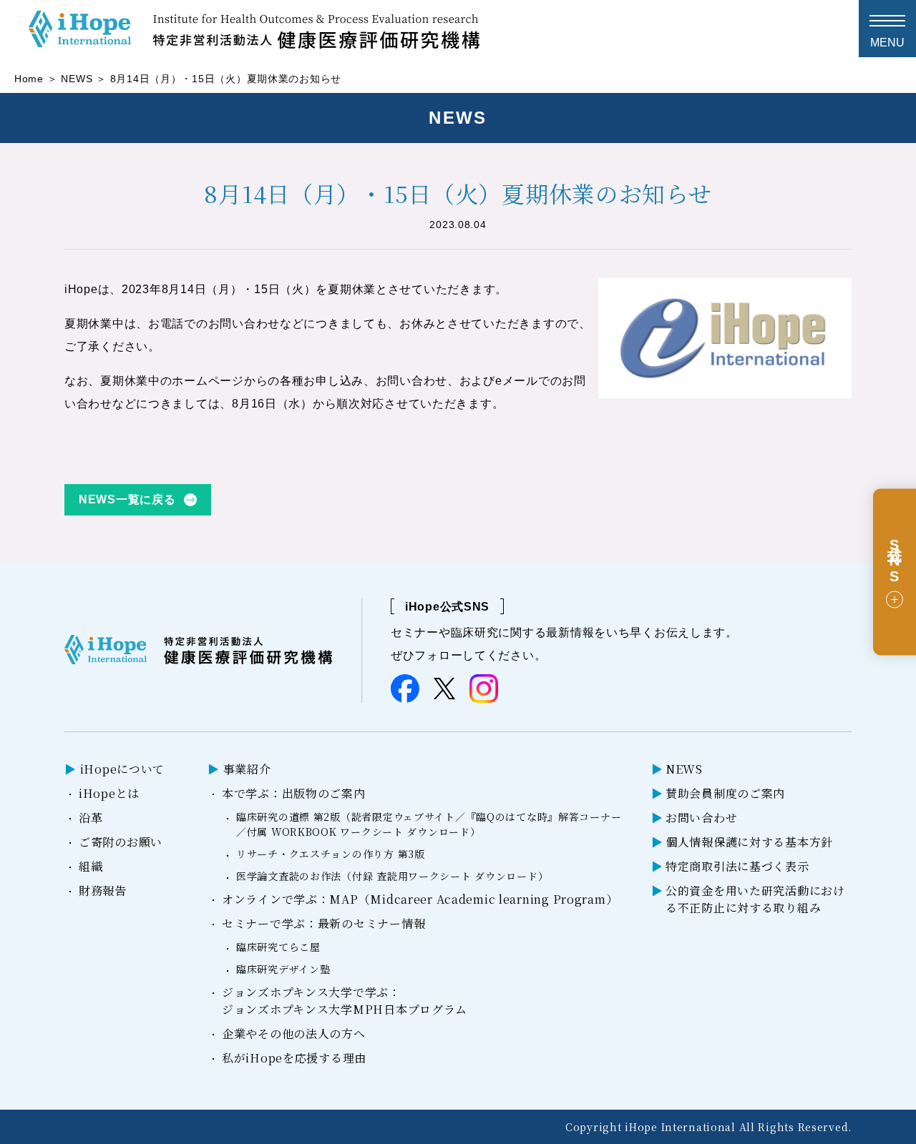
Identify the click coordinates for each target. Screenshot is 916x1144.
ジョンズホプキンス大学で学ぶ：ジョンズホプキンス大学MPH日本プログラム (344, 1000)
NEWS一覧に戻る (127, 499)
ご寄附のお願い (120, 842)
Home (29, 78)
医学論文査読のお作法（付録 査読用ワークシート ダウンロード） (392, 876)
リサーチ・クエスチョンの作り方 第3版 (330, 854)
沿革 (90, 817)
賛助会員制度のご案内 (725, 793)
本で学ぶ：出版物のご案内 (294, 793)
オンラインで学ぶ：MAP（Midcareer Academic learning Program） (420, 899)
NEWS (76, 78)
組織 (90, 866)
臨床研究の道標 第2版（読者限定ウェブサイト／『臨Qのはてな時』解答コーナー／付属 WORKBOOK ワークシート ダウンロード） (428, 824)
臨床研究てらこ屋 (278, 947)
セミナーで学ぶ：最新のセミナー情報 (323, 923)
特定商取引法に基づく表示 (737, 866)
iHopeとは (109, 793)
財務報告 (103, 890)
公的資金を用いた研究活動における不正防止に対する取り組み (755, 899)
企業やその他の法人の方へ (294, 1033)
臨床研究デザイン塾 (283, 969)
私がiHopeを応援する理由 (294, 1058)
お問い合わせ (701, 817)
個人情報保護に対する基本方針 (749, 842)
